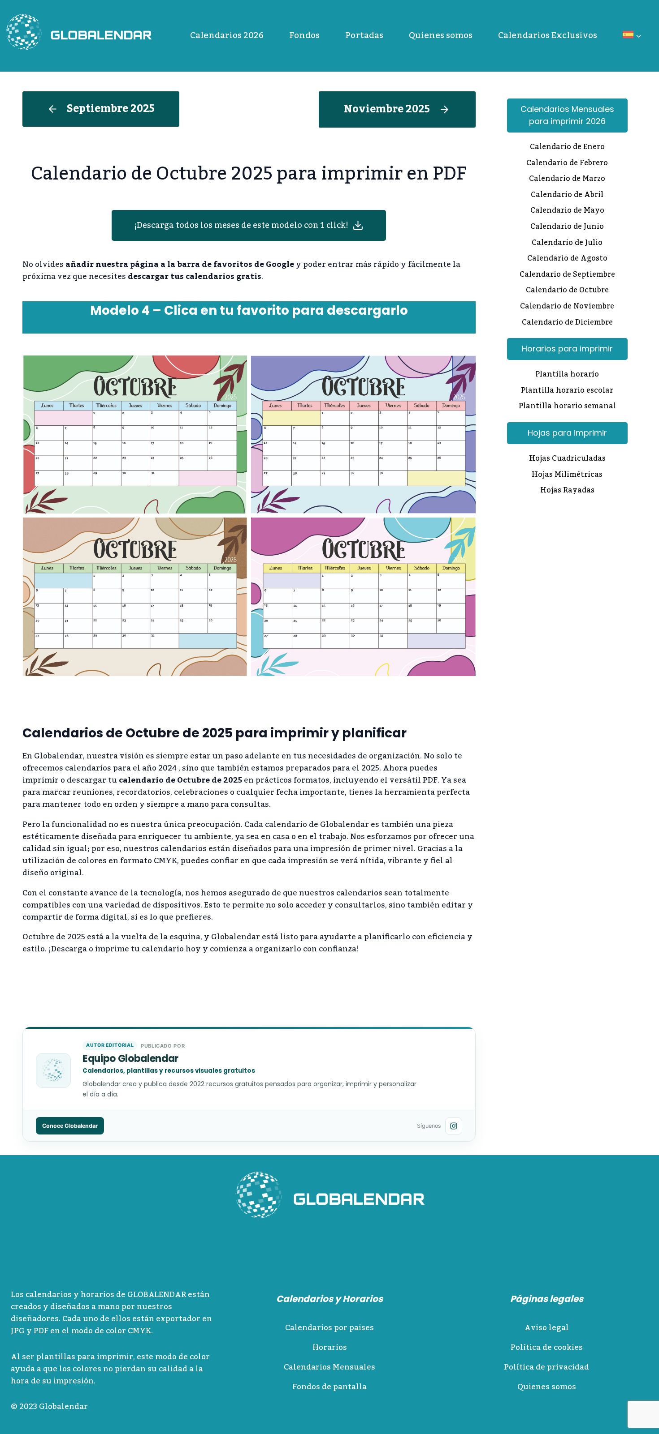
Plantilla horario (567, 375)
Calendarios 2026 (227, 35)
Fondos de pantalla (329, 1387)
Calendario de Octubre (567, 291)
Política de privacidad (546, 1367)
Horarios (329, 1347)
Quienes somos (441, 35)
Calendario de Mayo (567, 211)
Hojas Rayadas (567, 491)
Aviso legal (547, 1328)
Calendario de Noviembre (567, 307)
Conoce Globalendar (70, 1125)
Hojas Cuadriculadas (567, 459)
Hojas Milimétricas (567, 475)
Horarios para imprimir (567, 348)
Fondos (304, 35)
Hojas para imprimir (567, 432)
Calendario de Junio (567, 227)
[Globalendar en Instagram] (453, 1125)
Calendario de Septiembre (567, 275)
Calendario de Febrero (567, 164)
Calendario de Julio (567, 243)
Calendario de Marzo (567, 179)
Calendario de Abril (567, 195)
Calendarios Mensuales (329, 1367)
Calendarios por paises (329, 1328)
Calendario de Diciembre (567, 323)
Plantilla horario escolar (567, 391)
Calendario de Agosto (567, 259)
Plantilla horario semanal (567, 407)
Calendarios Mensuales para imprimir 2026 (567, 115)
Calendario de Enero (567, 147)
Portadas (364, 35)
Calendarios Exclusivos (547, 35)
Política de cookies (547, 1347)
